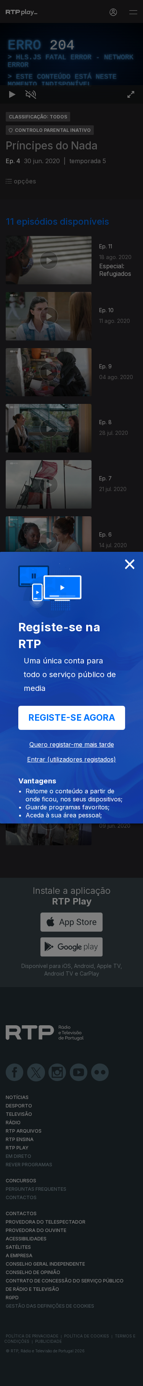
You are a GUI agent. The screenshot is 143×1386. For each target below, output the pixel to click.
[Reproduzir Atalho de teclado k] (12, 1377)
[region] (71, 693)
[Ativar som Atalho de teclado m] (30, 1377)
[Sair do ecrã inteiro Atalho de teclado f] (131, 1377)
